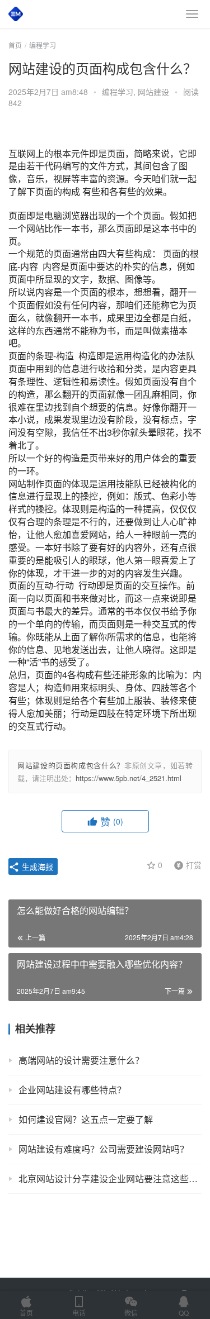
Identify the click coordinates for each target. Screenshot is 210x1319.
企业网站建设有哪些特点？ (72, 1089)
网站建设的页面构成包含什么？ (70, 765)
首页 (15, 45)
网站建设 (153, 91)
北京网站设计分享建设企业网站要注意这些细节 (110, 1178)
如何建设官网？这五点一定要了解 (85, 1119)
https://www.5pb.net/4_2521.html (128, 778)
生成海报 (36, 866)
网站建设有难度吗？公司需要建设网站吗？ (103, 1148)
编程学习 (117, 91)
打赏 (185, 864)
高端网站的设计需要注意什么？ (81, 1060)
